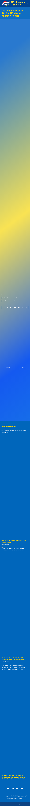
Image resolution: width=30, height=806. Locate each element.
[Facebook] (3, 307)
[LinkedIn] (11, 307)
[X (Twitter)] (7, 307)
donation (9, 297)
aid (3, 297)
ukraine (17, 297)
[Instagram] (17, 788)
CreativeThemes (23, 804)
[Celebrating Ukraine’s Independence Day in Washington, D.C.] (15, 484)
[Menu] (27, 3)
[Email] (27, 307)
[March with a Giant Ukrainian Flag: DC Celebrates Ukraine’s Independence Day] (15, 601)
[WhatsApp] (23, 307)
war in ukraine (6, 300)
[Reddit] (15, 307)
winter (14, 300)
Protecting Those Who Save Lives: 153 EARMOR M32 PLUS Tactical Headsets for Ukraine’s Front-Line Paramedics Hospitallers (14, 777)
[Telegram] (19, 307)
